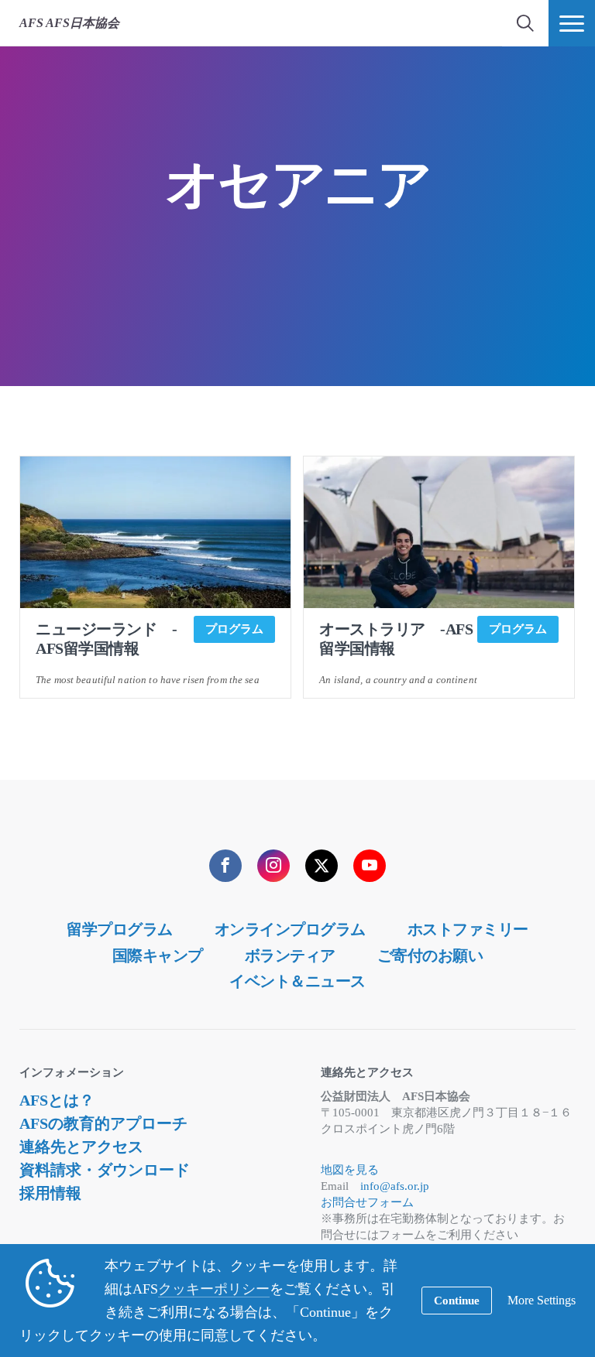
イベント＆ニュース (297, 981)
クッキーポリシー (214, 1289)
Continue (457, 1300)
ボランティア (290, 955)
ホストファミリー (468, 929)
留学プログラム (120, 929)
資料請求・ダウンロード (104, 1169)
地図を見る (350, 1170)
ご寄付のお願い (430, 955)
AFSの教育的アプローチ (103, 1123)
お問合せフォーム (367, 1202)
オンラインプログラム (290, 929)
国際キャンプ (157, 955)
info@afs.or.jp (394, 1186)
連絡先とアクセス (81, 1146)
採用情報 (50, 1192)
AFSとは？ (57, 1100)
